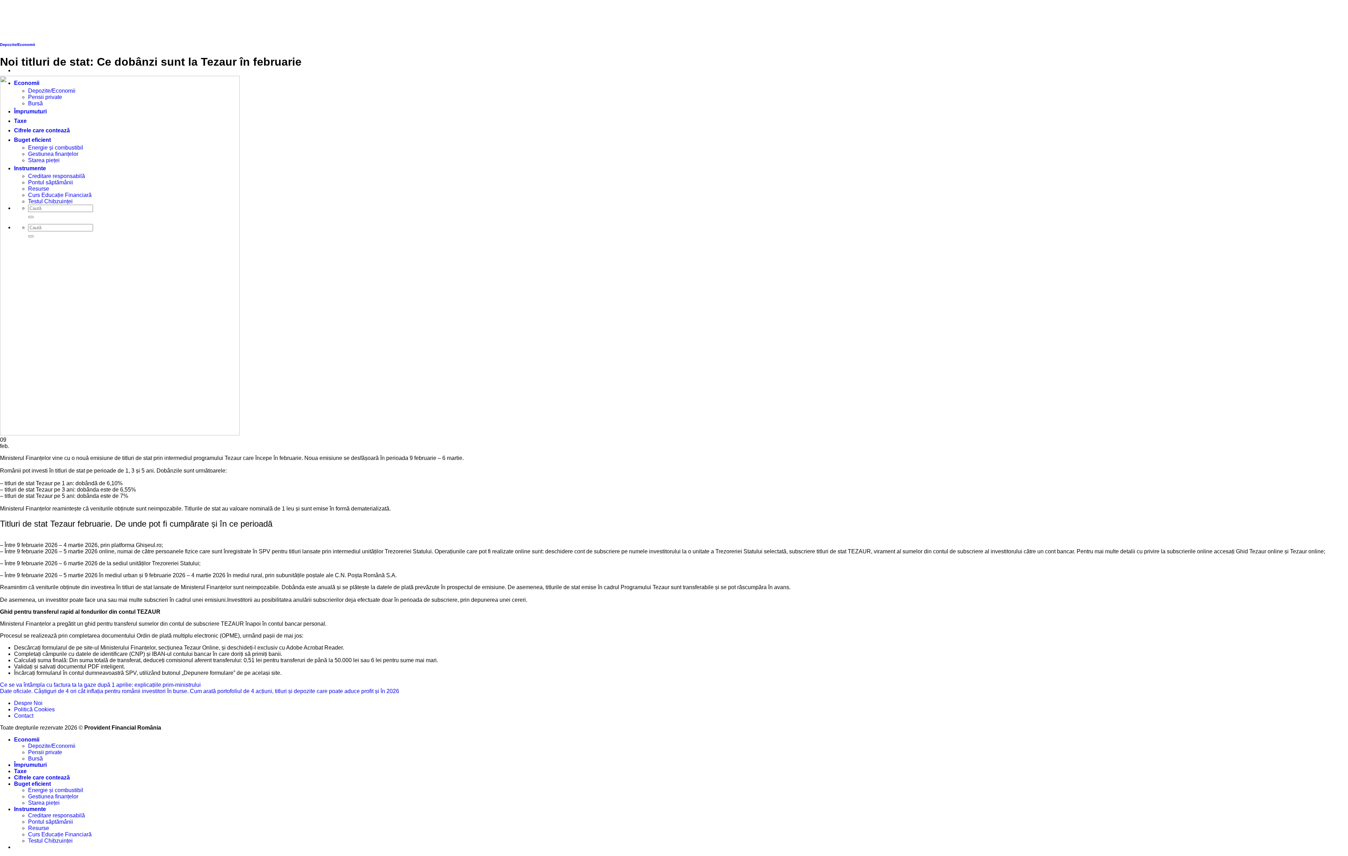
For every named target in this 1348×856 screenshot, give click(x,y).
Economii (26, 740)
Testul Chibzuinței (50, 841)
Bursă (35, 759)
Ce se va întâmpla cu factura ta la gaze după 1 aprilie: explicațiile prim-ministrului (100, 685)
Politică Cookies (34, 709)
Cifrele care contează (42, 778)
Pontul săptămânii (50, 822)
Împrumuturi (30, 765)
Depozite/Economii (51, 746)
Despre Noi (28, 703)
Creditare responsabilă (56, 815)
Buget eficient (32, 784)
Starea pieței (44, 803)
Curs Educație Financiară (60, 834)
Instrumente (30, 809)
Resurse (38, 828)
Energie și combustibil (55, 790)
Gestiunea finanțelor (53, 796)
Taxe (20, 771)
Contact (23, 716)
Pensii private (45, 752)
